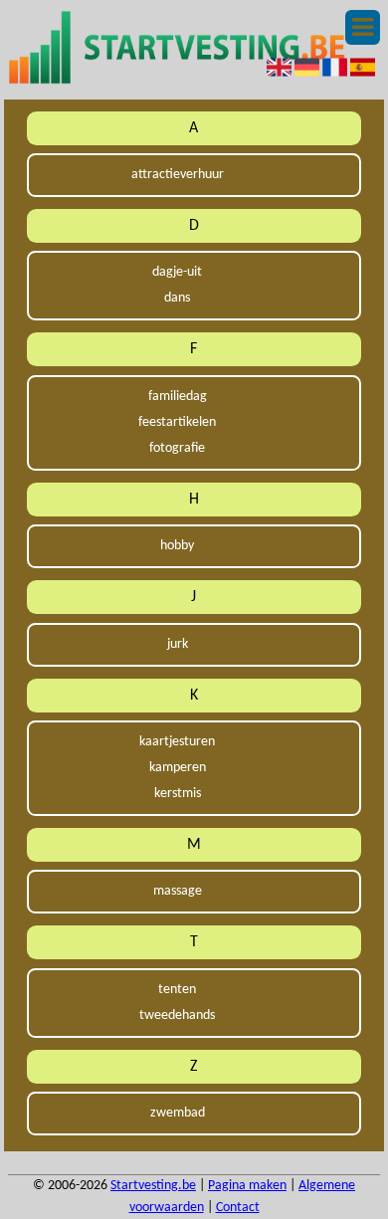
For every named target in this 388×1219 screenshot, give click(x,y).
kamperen (177, 767)
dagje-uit (177, 272)
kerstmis (177, 793)
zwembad (177, 1113)
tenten (177, 989)
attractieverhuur (177, 174)
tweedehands (177, 1015)
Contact (238, 1207)
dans (177, 298)
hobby (177, 545)
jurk (177, 644)
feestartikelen (177, 422)
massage (177, 891)
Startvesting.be (153, 1185)
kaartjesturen (177, 741)
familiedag (177, 396)
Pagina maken (247, 1185)
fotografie (177, 448)
